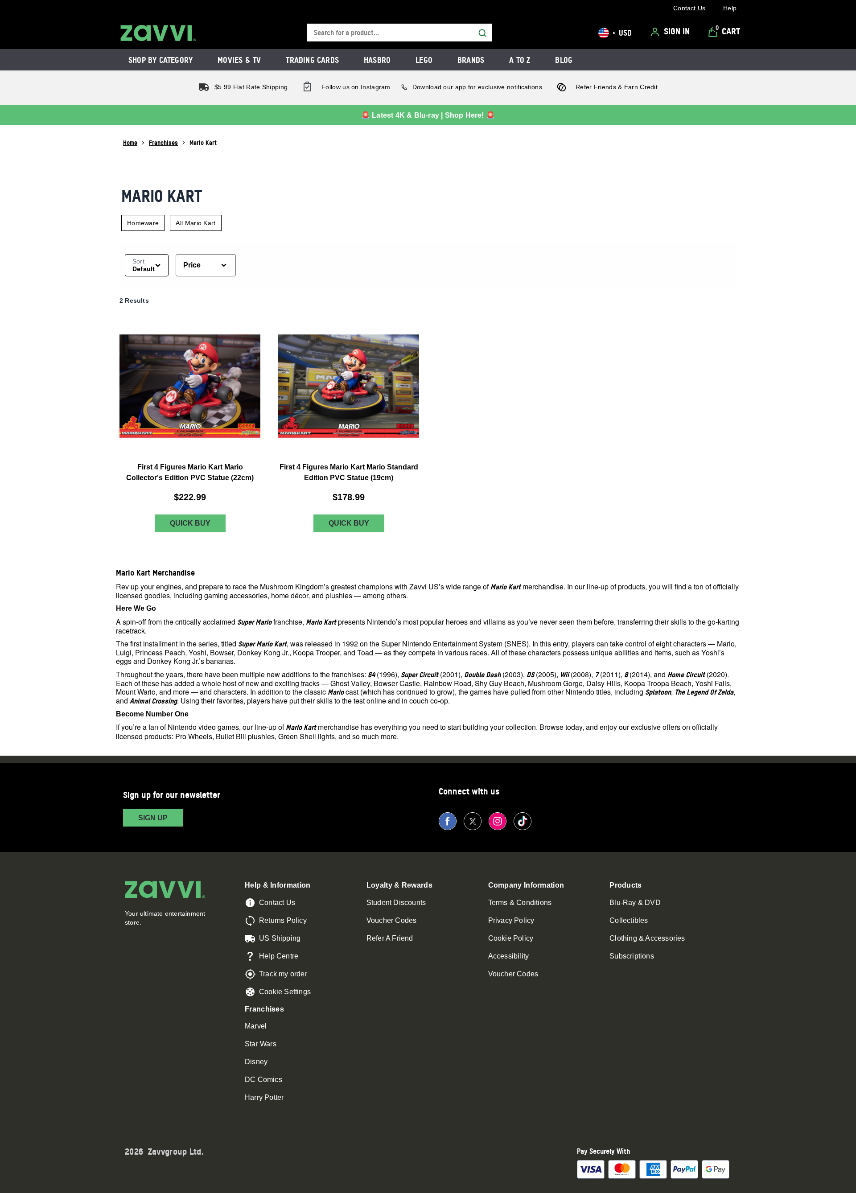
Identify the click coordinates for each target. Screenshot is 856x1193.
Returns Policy (283, 920)
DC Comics (263, 1079)
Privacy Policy (511, 920)
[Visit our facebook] (448, 821)
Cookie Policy (511, 938)
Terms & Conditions (520, 902)
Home (130, 142)
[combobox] (399, 33)
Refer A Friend (389, 938)
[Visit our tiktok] (522, 821)
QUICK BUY (190, 523)
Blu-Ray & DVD (635, 902)
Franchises (163, 142)
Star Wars (260, 1044)
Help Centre (278, 956)
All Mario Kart (195, 222)
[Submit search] (482, 33)
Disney (256, 1061)
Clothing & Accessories (647, 938)
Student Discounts (396, 902)
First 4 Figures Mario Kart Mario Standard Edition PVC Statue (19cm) (349, 472)
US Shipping (279, 938)
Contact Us (277, 902)
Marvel (256, 1026)
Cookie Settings (285, 992)
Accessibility (508, 956)
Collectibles (628, 920)
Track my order (283, 974)
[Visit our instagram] (497, 821)
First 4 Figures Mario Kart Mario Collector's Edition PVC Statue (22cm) (190, 472)
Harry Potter (264, 1097)
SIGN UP (153, 818)
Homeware (143, 222)
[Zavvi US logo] (158, 33)
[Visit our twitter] (473, 821)
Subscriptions (631, 956)
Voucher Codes (391, 920)
